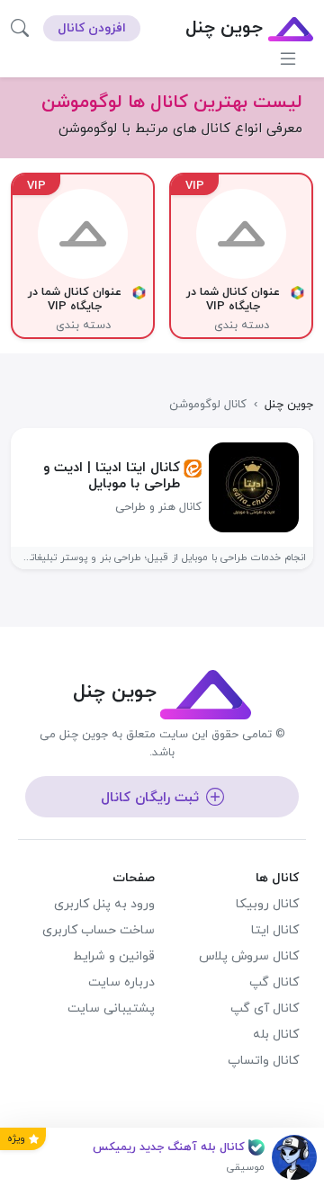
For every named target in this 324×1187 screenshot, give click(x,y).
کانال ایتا (275, 930)
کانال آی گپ (264, 1008)
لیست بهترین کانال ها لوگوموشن (171, 102)
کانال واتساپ (263, 1060)
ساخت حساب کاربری (98, 930)
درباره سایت (121, 982)
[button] (20, 28)
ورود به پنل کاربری (104, 904)
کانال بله (276, 1034)
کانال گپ (274, 982)
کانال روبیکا (267, 904)
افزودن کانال (92, 28)
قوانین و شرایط (114, 956)
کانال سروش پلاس (249, 956)
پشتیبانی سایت (111, 1008)
